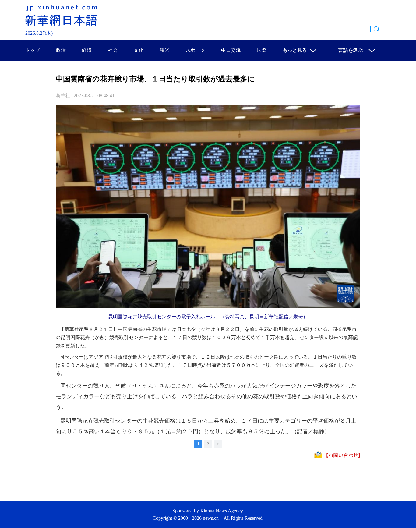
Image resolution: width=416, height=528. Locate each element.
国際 (261, 50)
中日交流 (231, 50)
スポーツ (195, 50)
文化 (138, 50)
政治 (61, 50)
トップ (32, 50)
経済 (87, 50)
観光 (164, 50)
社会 (113, 50)
